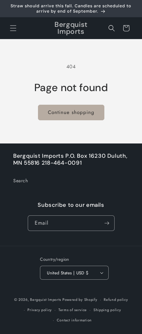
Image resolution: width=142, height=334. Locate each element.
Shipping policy (107, 309)
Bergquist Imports (45, 299)
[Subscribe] (107, 223)
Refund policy (116, 299)
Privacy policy (39, 309)
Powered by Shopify (79, 299)
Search (20, 180)
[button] (13, 28)
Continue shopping (71, 112)
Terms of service (72, 309)
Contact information (74, 320)
